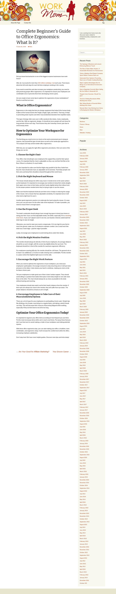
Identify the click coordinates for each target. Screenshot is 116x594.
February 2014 (84, 507)
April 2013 (83, 535)
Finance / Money (84, 124)
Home (81, 127)
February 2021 (84, 276)
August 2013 (83, 524)
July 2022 (82, 231)
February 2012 (84, 575)
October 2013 (84, 519)
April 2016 (83, 435)
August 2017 (83, 390)
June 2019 (83, 331)
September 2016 (84, 421)
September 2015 (84, 454)
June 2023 (83, 206)
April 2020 (83, 304)
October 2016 (84, 418)
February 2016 (84, 440)
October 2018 (84, 354)
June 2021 (83, 264)
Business (82, 121)
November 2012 (84, 549)
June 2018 (83, 362)
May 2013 (82, 533)
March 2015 (83, 471)
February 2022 (84, 242)
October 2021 (84, 253)
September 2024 (84, 175)
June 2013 (83, 530)
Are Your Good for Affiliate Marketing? (32, 352)
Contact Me (27, 23)
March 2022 (83, 239)
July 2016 (82, 426)
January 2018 (84, 376)
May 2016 (82, 432)
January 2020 (84, 312)
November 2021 (84, 250)
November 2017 (84, 382)
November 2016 (84, 415)
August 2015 (83, 457)
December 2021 (84, 248)
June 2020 (83, 298)
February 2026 (84, 155)
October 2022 (84, 223)
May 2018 (82, 365)
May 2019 (82, 334)
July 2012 (82, 561)
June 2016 (83, 429)
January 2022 (84, 245)
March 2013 (83, 538)
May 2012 (82, 566)
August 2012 (83, 558)
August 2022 (83, 228)
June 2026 (83, 153)
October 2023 (84, 197)
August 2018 (83, 357)
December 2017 (84, 379)
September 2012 (84, 555)
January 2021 (84, 278)
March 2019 (83, 340)
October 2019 (84, 320)
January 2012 (84, 577)
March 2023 (83, 209)
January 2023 (84, 214)
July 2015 (82, 460)
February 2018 (84, 373)
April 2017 (83, 401)
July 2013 (82, 527)
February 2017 (84, 407)
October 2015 (84, 452)
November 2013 (84, 516)
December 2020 (84, 281)
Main (30, 46)
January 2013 (84, 544)
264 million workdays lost (46, 83)
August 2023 (83, 200)
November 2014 (84, 482)
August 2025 (83, 161)
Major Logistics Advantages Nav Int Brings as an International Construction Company (91, 84)
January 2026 (84, 158)
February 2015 (84, 474)
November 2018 (84, 351)
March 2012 (83, 572)
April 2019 (83, 337)
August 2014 (83, 491)
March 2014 (83, 505)
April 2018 (83, 368)
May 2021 (82, 267)
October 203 (83, 583)
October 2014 (84, 485)
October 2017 (84, 385)
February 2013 (84, 541)
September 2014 (84, 488)
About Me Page (15, 23)
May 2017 (82, 399)
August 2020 (83, 292)
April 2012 (83, 569)
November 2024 (84, 172)
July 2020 (82, 295)
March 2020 (83, 306)
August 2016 (83, 424)
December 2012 (84, 547)
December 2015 (84, 446)
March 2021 (83, 273)
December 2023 (84, 192)
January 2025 (84, 169)
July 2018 (82, 359)
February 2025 (84, 167)
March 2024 (83, 183)
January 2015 (84, 477)
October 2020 (84, 287)
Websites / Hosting (85, 132)
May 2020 (82, 301)
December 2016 (84, 412)
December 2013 (84, 513)
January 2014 (84, 510)
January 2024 (84, 189)
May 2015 (82, 466)
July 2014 (82, 494)
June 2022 (83, 234)
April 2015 (83, 468)
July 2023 (82, 203)
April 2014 (83, 502)
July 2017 (82, 393)
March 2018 (83, 371)
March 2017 (83, 404)
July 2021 (82, 262)
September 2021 (84, 256)
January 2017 (84, 410)
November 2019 (84, 317)
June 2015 (83, 463)
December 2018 (84, 348)
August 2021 (83, 259)
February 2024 (84, 186)
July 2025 (82, 164)
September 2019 (84, 323)
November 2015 (84, 449)
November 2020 (84, 284)
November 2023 (84, 195)
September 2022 (84, 225)
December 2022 (84, 217)
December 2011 (84, 580)
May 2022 (82, 236)
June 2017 (83, 396)
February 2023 (84, 211)
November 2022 (84, 220)
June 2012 (83, 563)
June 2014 (83, 496)
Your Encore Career (62, 352)
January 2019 (84, 345)
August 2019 (83, 326)
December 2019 (84, 315)
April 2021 (83, 270)
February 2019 (84, 343)
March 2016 (83, 438)
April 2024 (83, 181)
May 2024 (82, 178)
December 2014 (84, 480)
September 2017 (84, 387)
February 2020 (84, 309)
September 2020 (84, 290)
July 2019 (82, 329)
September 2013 (84, 521)
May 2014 (82, 499)
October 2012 (84, 552)
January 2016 (84, 443)
